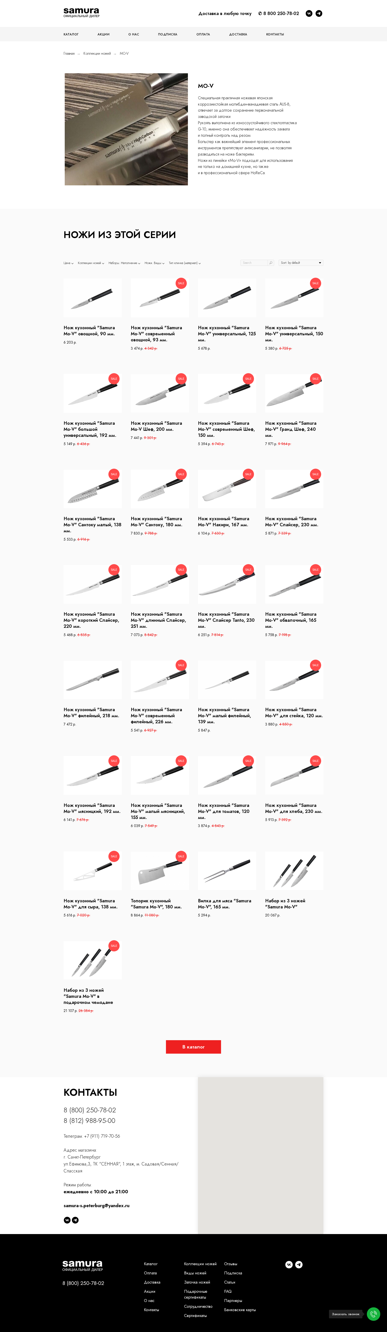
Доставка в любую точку (225, 13)
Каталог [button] (71, 34)
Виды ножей (195, 1273)
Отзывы (230, 1264)
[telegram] (319, 13)
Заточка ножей (197, 1282)
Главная (69, 53)
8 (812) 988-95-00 (89, 1120)
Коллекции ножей (97, 53)
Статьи (229, 1282)
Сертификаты (195, 1316)
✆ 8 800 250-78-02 (278, 13)
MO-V (124, 53)
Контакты (275, 34)
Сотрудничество (198, 1306)
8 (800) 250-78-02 (90, 1110)
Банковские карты (240, 1310)
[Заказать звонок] (373, 1314)
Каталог (150, 1264)
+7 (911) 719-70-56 (102, 1136)
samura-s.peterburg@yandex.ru (96, 1205)
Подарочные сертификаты (195, 1294)
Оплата (203, 34)
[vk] (309, 13)
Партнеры (233, 1301)
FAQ (228, 1291)
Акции (104, 34)
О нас (133, 34)
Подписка (168, 34)
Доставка (238, 34)
